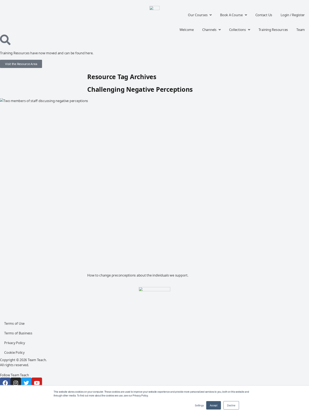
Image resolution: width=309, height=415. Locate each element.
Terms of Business (18, 333)
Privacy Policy (14, 343)
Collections (237, 29)
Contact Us (263, 15)
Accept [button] (213, 405)
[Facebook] (5, 383)
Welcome (187, 29)
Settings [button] (199, 405)
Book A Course (231, 15)
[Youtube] (37, 383)
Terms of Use (14, 323)
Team (300, 29)
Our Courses (197, 15)
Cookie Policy (14, 352)
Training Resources (273, 29)
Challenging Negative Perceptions (140, 89)
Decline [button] (231, 405)
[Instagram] (16, 383)
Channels (209, 29)
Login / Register (293, 15)
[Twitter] (26, 383)
